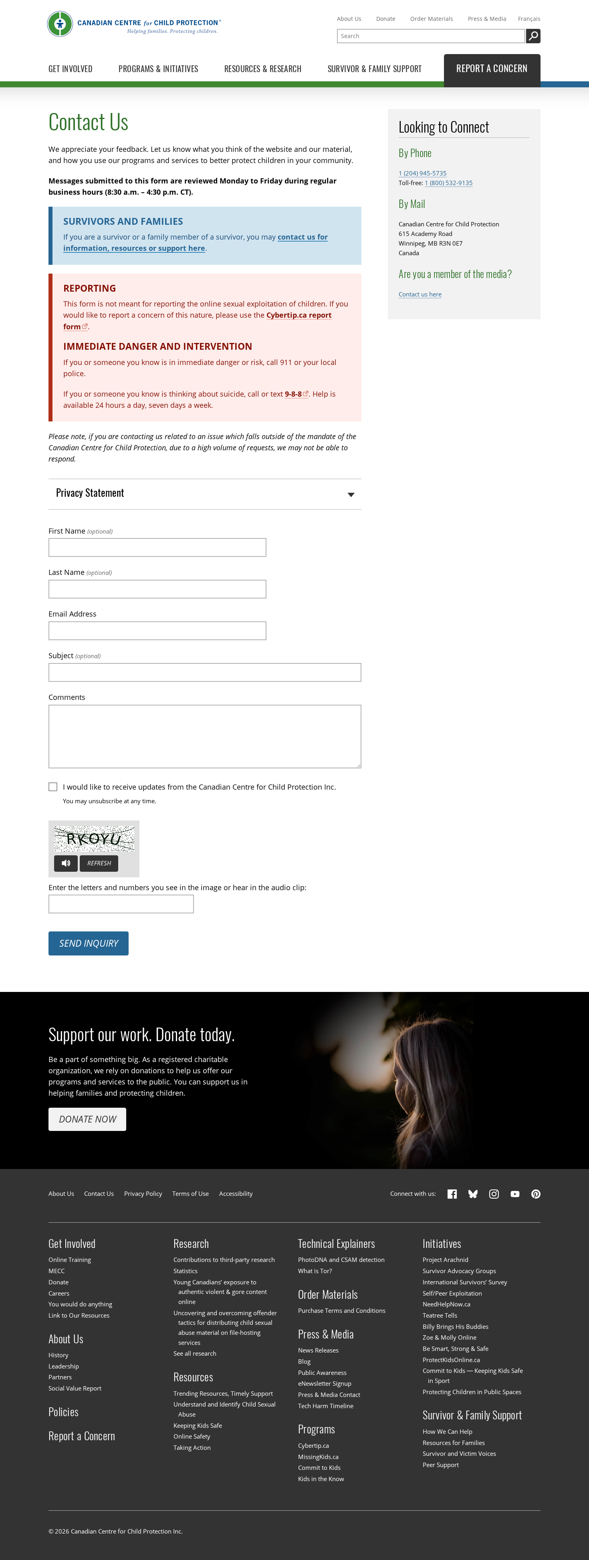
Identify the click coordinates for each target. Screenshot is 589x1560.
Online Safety (191, 1436)
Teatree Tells (440, 1315)
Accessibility (236, 1193)
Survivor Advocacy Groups (459, 1271)
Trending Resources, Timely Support (223, 1393)
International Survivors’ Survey (465, 1282)
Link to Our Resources (78, 1315)
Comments (66, 697)
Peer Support (441, 1465)
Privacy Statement (90, 493)
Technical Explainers (336, 1243)
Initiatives (442, 1243)
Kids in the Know (321, 1479)
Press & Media (487, 18)
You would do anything (80, 1304)
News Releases (318, 1350)
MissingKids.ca (318, 1457)
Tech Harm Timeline (325, 1406)
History (58, 1355)
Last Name (80, 572)
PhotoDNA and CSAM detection (341, 1260)
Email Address (72, 614)
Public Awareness (322, 1373)
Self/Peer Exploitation (452, 1293)
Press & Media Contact (329, 1395)
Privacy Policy (143, 1193)
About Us (349, 18)
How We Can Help (447, 1431)
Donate (385, 18)
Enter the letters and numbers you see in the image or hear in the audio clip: (177, 887)
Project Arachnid (445, 1260)
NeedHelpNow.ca (446, 1304)
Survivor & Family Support (472, 1414)
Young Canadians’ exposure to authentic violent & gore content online (220, 1292)
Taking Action (192, 1447)
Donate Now (87, 1119)
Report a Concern (81, 1435)
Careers (58, 1293)
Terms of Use (190, 1193)
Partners (60, 1377)
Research (191, 1243)
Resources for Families (454, 1443)
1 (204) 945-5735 (423, 173)
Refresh (99, 863)
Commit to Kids (319, 1467)
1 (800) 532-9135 (449, 183)
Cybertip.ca (313, 1445)
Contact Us (99, 1193)
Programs (316, 1428)
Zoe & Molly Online (449, 1337)
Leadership (63, 1366)
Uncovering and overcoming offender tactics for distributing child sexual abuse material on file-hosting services (225, 1328)
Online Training (69, 1260)
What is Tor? (315, 1271)
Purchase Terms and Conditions (341, 1310)
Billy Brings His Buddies (455, 1326)
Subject (74, 655)
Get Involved (71, 1243)
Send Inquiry (88, 943)
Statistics (185, 1271)
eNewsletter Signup (324, 1383)
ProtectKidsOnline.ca (451, 1360)
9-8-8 (293, 394)
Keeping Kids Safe (197, 1425)
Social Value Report (74, 1388)
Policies (63, 1411)
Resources (193, 1376)
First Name (80, 531)
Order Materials (431, 18)
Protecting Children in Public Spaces (472, 1392)
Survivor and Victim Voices (459, 1453)
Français (529, 18)
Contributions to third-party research (224, 1260)
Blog (304, 1361)
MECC (56, 1271)
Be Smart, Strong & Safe (455, 1348)
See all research (194, 1354)
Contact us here (420, 294)
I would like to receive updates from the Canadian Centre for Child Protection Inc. (199, 787)
